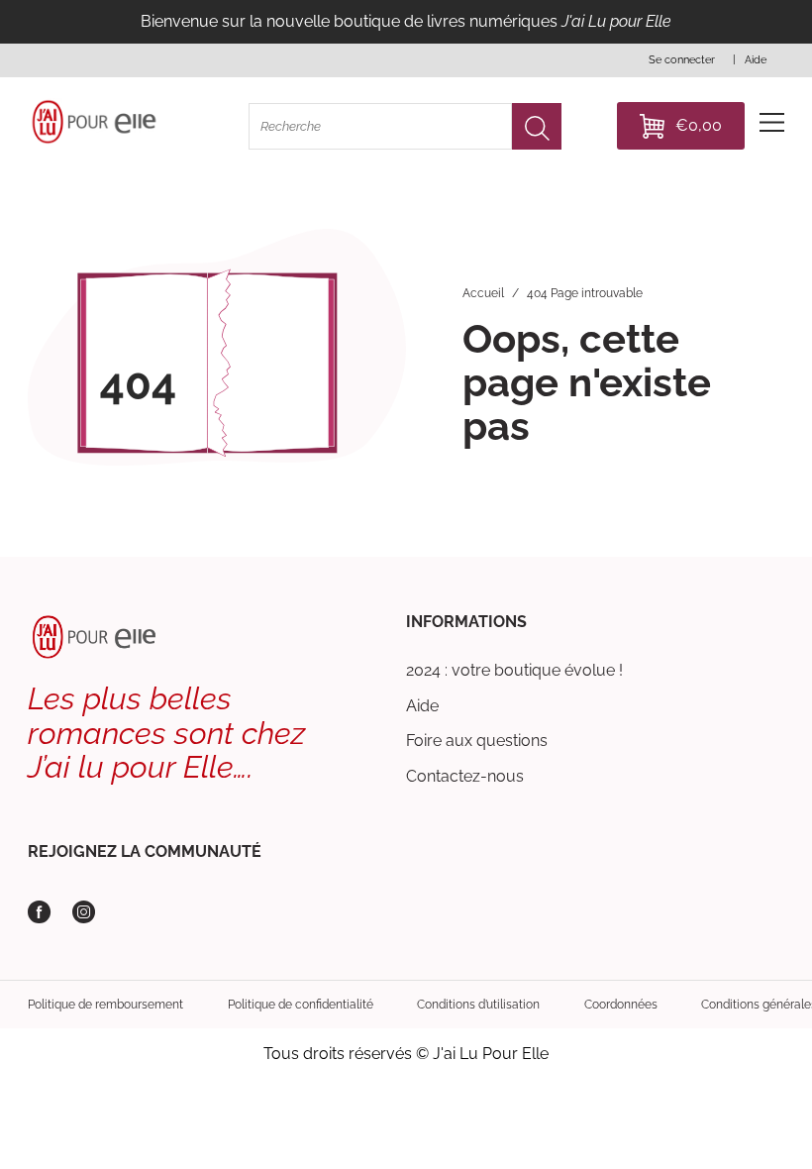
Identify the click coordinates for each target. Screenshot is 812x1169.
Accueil (483, 292)
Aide (422, 705)
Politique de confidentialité (300, 1004)
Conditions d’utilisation (478, 1004)
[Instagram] (83, 912)
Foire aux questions (477, 740)
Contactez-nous (465, 776)
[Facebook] (39, 912)
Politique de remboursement (105, 1004)
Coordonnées (621, 1004)
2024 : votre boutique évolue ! (514, 670)
